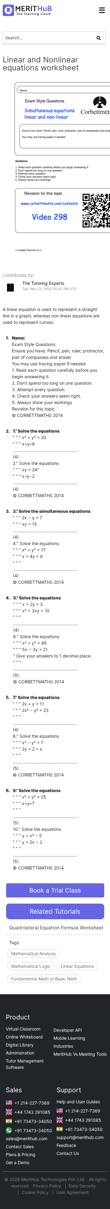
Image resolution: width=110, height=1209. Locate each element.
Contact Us (68, 1153)
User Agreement (72, 1192)
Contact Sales (20, 1146)
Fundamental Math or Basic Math (44, 978)
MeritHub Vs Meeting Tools (80, 1054)
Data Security (82, 1185)
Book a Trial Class (55, 890)
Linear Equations (77, 966)
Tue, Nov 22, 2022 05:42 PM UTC (49, 289)
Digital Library (20, 1044)
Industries (63, 1046)
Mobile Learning (69, 1038)
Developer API (67, 1030)
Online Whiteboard (24, 1036)
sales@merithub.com (26, 1138)
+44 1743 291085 (31, 1112)
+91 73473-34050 (32, 1121)
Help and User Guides (78, 1101)
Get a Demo (17, 1162)
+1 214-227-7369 (31, 1102)
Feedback (66, 1145)
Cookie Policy (35, 1192)
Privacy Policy (47, 1185)
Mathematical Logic (30, 966)
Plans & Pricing (20, 1154)
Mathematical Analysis (33, 953)
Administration (20, 1052)
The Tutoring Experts (43, 283)
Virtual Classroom (23, 1028)
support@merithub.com (80, 1137)
